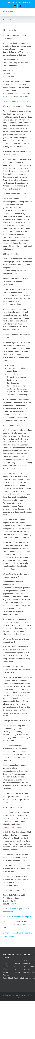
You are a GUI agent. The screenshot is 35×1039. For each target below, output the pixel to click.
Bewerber (7, 933)
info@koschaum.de (25, 2)
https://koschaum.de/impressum (15, 101)
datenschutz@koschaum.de (13, 827)
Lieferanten (9, 936)
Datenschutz (29, 966)
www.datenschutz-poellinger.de (19, 917)
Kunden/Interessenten (22, 933)
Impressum (28, 963)
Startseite (5, 20)
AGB (26, 960)
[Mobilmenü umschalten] (31, 12)
